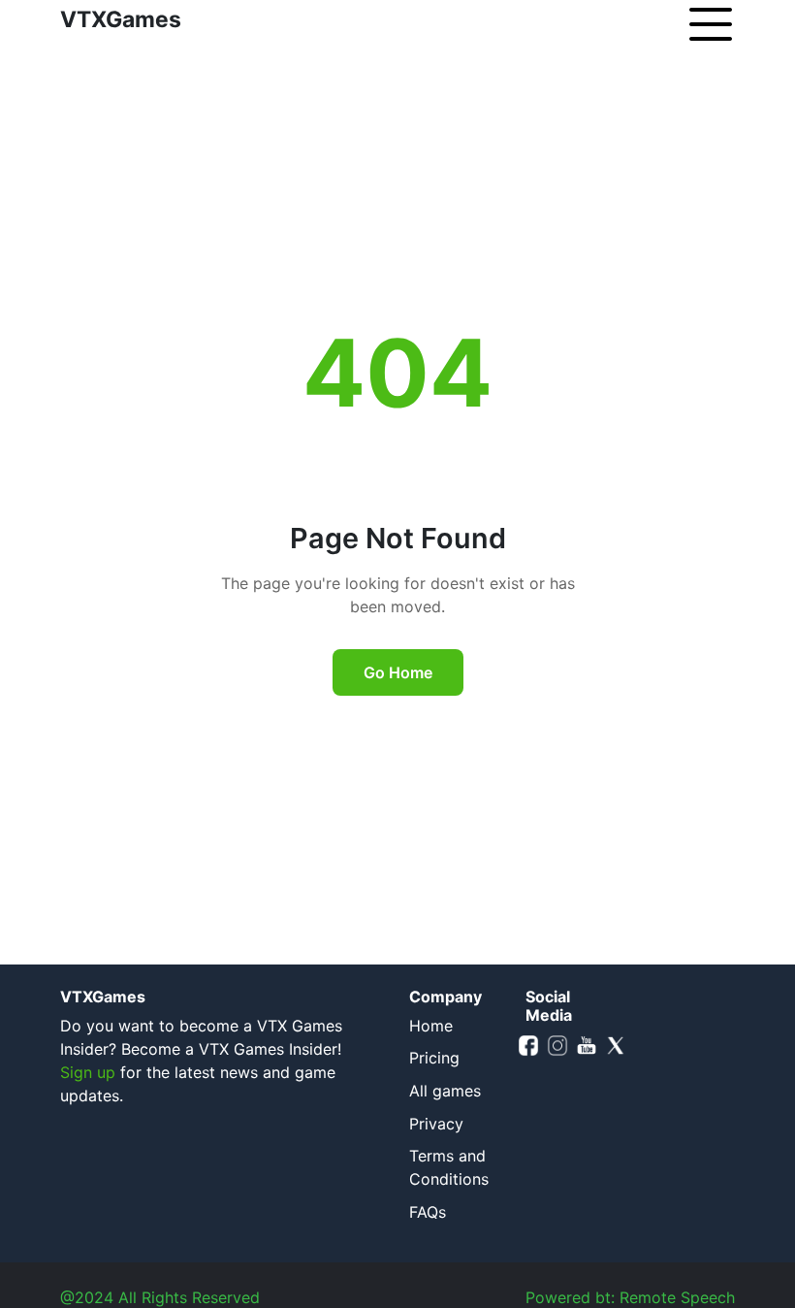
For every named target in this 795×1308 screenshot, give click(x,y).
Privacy (436, 1123)
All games (445, 1090)
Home (431, 1025)
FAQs (427, 1212)
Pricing (434, 1057)
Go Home (398, 672)
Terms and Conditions (449, 1167)
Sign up (87, 1072)
